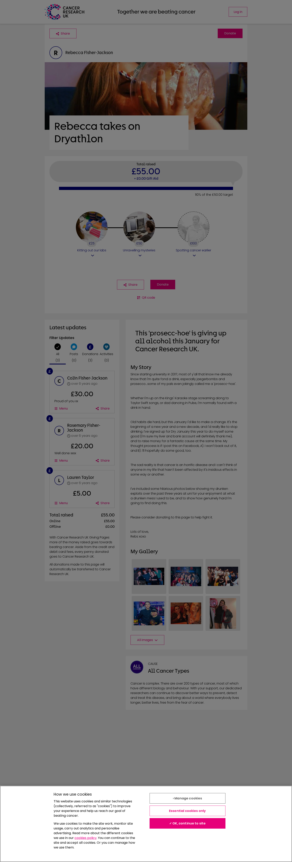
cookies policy (85, 838)
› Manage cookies (187, 798)
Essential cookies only (187, 811)
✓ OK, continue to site (187, 823)
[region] (146, 824)
